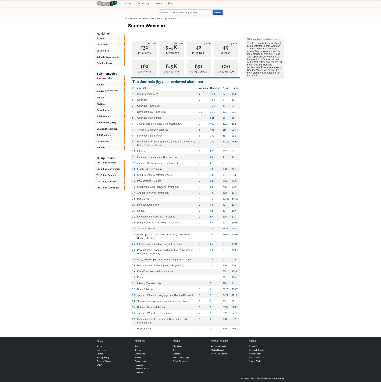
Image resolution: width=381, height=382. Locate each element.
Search (217, 12)
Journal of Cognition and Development (157, 163)
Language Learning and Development (157, 157)
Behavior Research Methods (152, 307)
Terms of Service (104, 361)
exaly (128, 18)
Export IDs (253, 346)
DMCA (99, 365)
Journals (101, 38)
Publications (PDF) (106, 122)
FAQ (170, 3)
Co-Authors (102, 110)
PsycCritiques (144, 328)
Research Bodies (142, 369)
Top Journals (169, 18)
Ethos (140, 277)
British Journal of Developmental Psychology (161, 265)
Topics (176, 350)
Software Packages (181, 357)
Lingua (141, 210)
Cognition (142, 100)
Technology (143, 3)
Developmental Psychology (151, 112)
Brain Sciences (145, 289)
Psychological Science (149, 181)
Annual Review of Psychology (153, 193)
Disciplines (102, 44)
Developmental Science (150, 135)
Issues (158, 3)
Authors (136, 18)
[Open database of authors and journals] (107, 1)
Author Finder (255, 354)
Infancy (141, 151)
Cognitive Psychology (148, 106)
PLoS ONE (143, 199)
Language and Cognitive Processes (156, 216)
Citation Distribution (107, 129)
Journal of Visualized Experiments (155, 313)
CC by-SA (280, 378)
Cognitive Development (149, 118)
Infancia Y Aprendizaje (149, 283)
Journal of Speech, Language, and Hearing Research (165, 295)
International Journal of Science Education (159, 244)
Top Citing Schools (106, 175)
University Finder (256, 357)
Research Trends (256, 350)
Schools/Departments (107, 57)
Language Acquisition (148, 205)
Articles (104, 78)
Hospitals (139, 365)
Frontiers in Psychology (149, 169)
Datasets (177, 354)
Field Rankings (104, 63)
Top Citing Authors (106, 162)
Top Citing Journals (106, 181)
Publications (102, 116)
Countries (139, 372)
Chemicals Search (219, 354)
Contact (100, 354)
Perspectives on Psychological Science (158, 222)
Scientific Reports (146, 228)
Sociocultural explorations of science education (162, 301)
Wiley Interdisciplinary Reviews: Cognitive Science (164, 259)
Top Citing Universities (108, 169)
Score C (100, 97)
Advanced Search (218, 346)
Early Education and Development (155, 271)
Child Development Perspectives (154, 175)
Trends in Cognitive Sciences (152, 129)
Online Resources (180, 361)
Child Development (147, 94)
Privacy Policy (103, 357)
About (128, 3)
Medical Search (217, 350)
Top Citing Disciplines (107, 187)
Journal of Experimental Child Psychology (159, 124)
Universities (102, 50)
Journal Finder (255, 361)
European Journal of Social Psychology (158, 187)
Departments (140, 361)
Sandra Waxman (152, 18)
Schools (100, 147)
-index (100, 84)
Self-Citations (103, 135)
